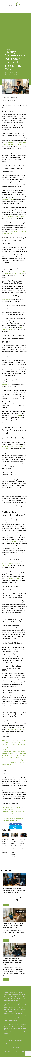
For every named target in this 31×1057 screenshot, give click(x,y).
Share (16, 824)
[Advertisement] (15, 32)
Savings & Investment (20, 876)
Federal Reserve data (15, 415)
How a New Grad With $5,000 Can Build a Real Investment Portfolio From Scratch (13, 925)
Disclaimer (23, 1051)
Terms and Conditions (11, 1044)
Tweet (15, 828)
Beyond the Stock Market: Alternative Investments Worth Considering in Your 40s (14, 890)
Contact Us (22, 1044)
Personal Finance (9, 49)
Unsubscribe (15, 1047)
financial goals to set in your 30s (16, 729)
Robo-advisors (18, 504)
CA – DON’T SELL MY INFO (11, 1051)
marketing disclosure (18, 1028)
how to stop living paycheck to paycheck (13, 216)
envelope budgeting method (10, 541)
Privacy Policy (18, 1040)
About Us (11, 1040)
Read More (6, 904)
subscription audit (14, 578)
